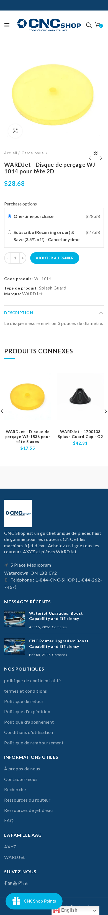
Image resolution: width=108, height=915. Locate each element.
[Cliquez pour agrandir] (15, 131)
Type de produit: (21, 288)
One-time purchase (33, 216)
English (69, 910)
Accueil (10, 153)
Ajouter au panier (55, 258)
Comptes (59, 627)
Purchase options (20, 203)
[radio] (9, 216)
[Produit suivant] (101, 153)
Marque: (12, 293)
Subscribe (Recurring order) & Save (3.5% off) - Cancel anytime (47, 236)
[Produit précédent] (90, 153)
